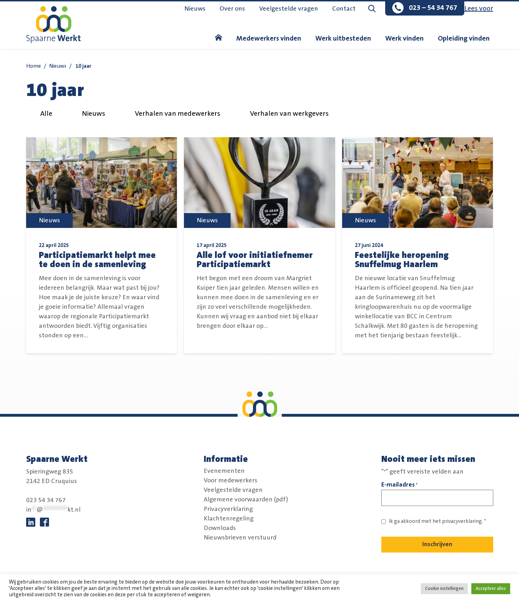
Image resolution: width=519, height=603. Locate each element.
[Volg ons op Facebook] (44, 522)
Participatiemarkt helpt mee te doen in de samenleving (97, 260)
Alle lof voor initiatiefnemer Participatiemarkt (255, 260)
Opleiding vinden (464, 38)
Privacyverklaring (228, 509)
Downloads (220, 528)
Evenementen (224, 471)
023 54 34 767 (46, 500)
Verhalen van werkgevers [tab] (289, 113)
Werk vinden (404, 38)
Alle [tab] (46, 113)
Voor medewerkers (230, 480)
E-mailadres (399, 484)
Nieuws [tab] (93, 113)
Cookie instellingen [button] (444, 588)
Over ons (232, 8)
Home (33, 66)
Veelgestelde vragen (288, 8)
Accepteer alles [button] (491, 588)
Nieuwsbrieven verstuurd (240, 537)
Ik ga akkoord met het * (437, 521)
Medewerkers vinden (268, 38)
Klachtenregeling (228, 518)
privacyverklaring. (462, 521)
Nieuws (194, 8)
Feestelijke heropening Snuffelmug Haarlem (402, 260)
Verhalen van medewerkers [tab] (177, 113)
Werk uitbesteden (343, 38)
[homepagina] (218, 38)
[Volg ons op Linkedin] (30, 522)
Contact (344, 8)
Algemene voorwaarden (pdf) (246, 499)
